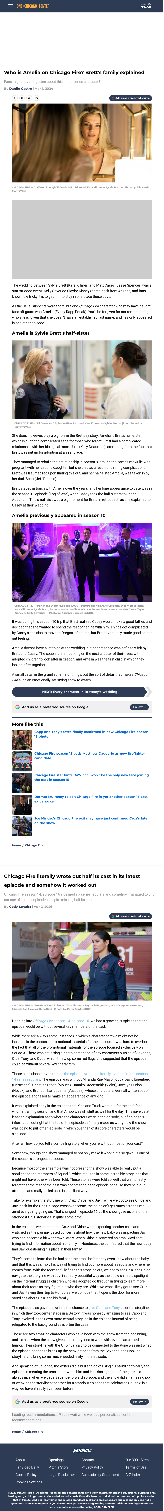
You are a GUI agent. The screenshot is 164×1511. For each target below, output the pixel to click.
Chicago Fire (34, 845)
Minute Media (25, 1492)
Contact (87, 1460)
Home (16, 845)
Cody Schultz (20, 907)
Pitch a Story (59, 1467)
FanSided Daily (27, 1467)
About (20, 1460)
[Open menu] (10, 6)
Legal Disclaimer (62, 1475)
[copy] (36, 98)
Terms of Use (136, 1467)
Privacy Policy (92, 1467)
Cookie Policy (26, 1475)
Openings (56, 1460)
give (92, 1308)
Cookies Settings (28, 1482)
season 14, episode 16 (61, 1021)
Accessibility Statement (100, 1475)
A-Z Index (133, 1475)
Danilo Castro (20, 89)
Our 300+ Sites (137, 1460)
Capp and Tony (108, 1308)
